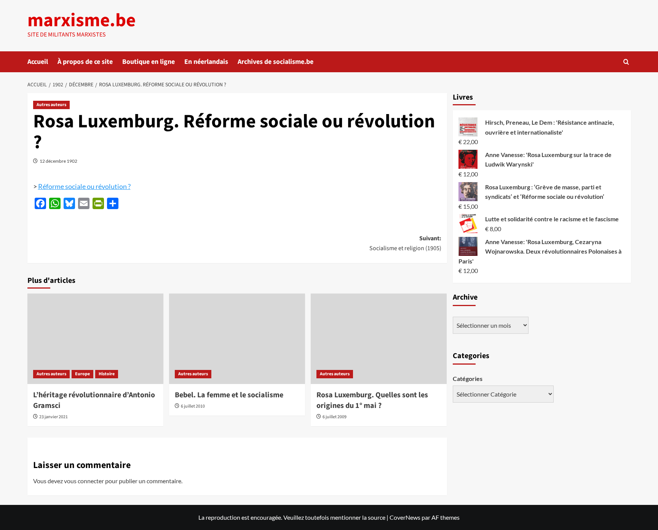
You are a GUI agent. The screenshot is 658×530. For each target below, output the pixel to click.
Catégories (467, 378)
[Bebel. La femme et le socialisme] (237, 339)
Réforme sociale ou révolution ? (84, 186)
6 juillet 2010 (193, 406)
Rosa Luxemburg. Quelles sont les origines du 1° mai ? (372, 400)
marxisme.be (81, 20)
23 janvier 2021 (53, 417)
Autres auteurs (51, 105)
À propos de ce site (85, 62)
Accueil (37, 62)
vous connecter (84, 480)
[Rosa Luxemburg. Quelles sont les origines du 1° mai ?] (379, 339)
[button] (626, 61)
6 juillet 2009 (335, 417)
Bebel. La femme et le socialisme (229, 395)
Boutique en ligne (148, 62)
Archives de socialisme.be (275, 62)
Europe (82, 374)
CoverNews (405, 517)
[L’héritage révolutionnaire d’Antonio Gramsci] (95, 339)
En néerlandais (206, 62)
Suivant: (405, 243)
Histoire (107, 374)
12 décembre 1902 (58, 161)
